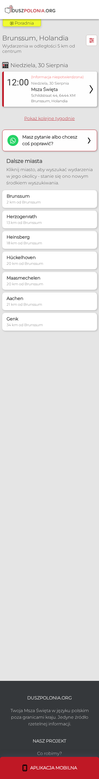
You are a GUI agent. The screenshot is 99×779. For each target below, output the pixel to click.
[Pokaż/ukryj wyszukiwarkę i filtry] (91, 40)
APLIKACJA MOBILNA (52, 767)
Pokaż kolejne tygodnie (49, 118)
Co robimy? (49, 753)
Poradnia (23, 23)
